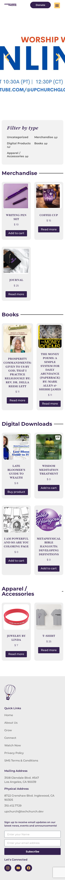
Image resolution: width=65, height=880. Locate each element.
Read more (49, 229)
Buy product (16, 491)
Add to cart (16, 233)
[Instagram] (7, 868)
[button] (57, 5)
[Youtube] (18, 868)
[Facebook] (28, 868)
